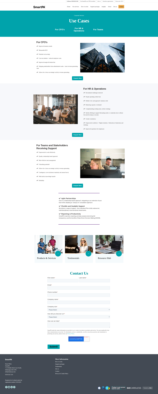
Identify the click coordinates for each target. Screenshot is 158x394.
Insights (104, 6)
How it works (84, 6)
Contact (121, 6)
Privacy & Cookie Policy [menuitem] (61, 373)
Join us (99, 1)
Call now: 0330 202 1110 (72, 1)
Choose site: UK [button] (119, 1)
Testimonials (73, 258)
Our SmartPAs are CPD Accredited (87, 1)
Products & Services (46, 258)
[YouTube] (9, 387)
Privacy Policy (70, 333)
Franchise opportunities (108, 1)
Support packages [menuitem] (59, 364)
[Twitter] (14, 387)
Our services (75, 6)
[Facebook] (6, 387)
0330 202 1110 (9, 374)
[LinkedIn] (11, 387)
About (109, 6)
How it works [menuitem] (58, 361)
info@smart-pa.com (10, 371)
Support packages (95, 6)
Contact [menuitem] (57, 371)
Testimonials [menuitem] (58, 366)
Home (68, 6)
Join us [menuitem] (57, 369)
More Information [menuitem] (61, 359)
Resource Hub (104, 258)
